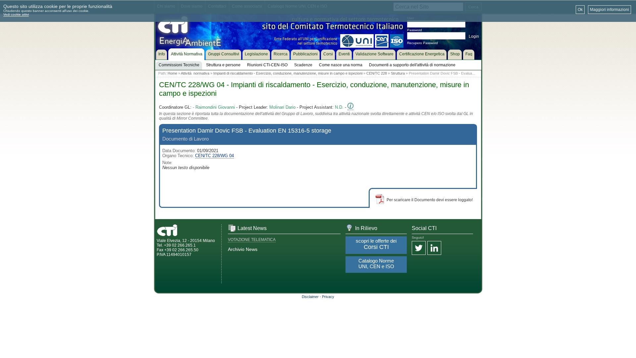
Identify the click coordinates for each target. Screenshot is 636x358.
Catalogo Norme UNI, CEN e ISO (376, 263)
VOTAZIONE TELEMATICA (252, 239)
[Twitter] (419, 248)
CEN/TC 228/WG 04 (214, 155)
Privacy (328, 297)
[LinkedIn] (434, 248)
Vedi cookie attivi (16, 14)
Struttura (398, 73)
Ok (580, 9)
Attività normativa (195, 73)
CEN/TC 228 (376, 73)
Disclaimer (310, 297)
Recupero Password (422, 43)
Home (172, 73)
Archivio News (242, 249)
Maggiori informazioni (609, 9)
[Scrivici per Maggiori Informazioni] (350, 107)
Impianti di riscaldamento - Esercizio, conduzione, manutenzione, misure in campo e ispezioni (287, 73)
